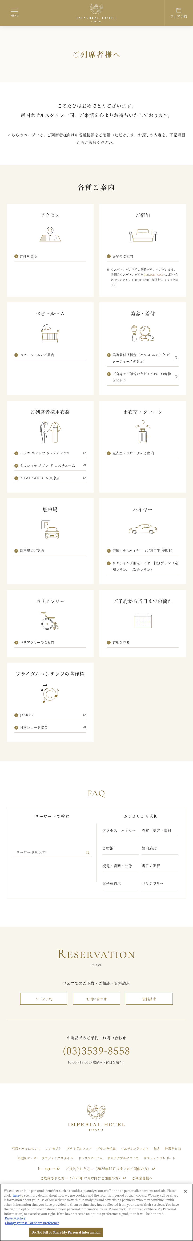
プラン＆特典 (106, 1148)
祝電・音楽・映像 (117, 865)
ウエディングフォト (135, 1148)
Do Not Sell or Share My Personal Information (66, 1232)
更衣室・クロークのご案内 (133, 453)
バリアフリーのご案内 (37, 642)
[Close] (185, 1191)
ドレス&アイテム (90, 1158)
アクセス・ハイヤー (119, 830)
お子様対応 (111, 883)
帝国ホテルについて (26, 1148)
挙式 (157, 1148)
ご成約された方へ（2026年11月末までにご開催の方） (108, 1168)
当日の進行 (151, 865)
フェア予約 (43, 998)
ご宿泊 (107, 848)
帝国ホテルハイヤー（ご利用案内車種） (143, 550)
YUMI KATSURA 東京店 (40, 477)
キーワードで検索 (52, 816)
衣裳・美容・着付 (156, 830)
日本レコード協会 (34, 727)
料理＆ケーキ (27, 1158)
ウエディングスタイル (57, 1158)
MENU (14, 15)
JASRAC (26, 714)
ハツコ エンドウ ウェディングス (45, 453)
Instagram (47, 1168)
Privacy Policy (15, 1218)
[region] (96, 1212)
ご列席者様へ (142, 1178)
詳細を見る (28, 256)
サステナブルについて (123, 1158)
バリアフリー (153, 883)
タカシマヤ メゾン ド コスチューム (47, 465)
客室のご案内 (123, 256)
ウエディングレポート (160, 1158)
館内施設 (149, 848)
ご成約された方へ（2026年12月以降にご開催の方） (81, 1178)
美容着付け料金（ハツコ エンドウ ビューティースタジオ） (141, 358)
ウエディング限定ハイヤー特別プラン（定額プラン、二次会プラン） (145, 566)
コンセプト (54, 1148)
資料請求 (149, 998)
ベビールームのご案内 (37, 354)
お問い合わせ (96, 998)
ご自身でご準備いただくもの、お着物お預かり (142, 377)
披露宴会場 (173, 1148)
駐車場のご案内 (32, 550)
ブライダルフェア (79, 1148)
